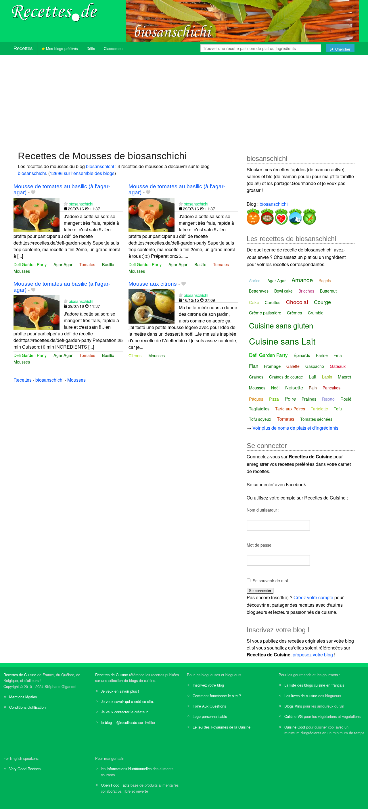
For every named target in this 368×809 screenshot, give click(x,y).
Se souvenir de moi (270, 580)
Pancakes (331, 388)
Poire (290, 398)
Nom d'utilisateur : (263, 510)
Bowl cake (283, 291)
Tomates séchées (316, 419)
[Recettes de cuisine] (54, 11)
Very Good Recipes (25, 768)
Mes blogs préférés (61, 48)
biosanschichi (100, 166)
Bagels (325, 280)
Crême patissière (265, 313)
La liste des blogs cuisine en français (314, 685)
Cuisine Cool (294, 727)
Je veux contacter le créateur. (125, 711)
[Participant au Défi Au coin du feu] (267, 215)
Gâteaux (338, 366)
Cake (254, 302)
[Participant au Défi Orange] (253, 215)
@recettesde (126, 722)
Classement (114, 48)
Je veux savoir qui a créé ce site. (127, 701)
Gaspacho (314, 366)
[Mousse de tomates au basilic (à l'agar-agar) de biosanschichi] (37, 214)
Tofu (338, 409)
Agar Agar (62, 264)
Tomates (87, 264)
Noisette (294, 387)
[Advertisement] (184, 99)
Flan (253, 365)
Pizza (274, 399)
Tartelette (319, 409)
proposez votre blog (313, 654)
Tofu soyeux (260, 419)
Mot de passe (259, 545)
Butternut (328, 291)
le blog (106, 722)
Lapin (327, 377)
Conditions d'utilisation (27, 707)
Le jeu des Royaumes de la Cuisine (221, 727)
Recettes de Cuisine (19, 674)
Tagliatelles (259, 409)
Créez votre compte (313, 597)
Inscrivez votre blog (208, 685)
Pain (313, 388)
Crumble (315, 313)
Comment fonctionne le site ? (217, 695)
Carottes (272, 302)
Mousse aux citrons (153, 284)
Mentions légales (23, 697)
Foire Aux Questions (209, 706)
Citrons (135, 355)
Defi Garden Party (30, 264)
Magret (344, 377)
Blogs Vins (293, 706)
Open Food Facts (115, 785)
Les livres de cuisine (300, 695)
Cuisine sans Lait (282, 341)
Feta (338, 355)
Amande (302, 280)
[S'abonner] (66, 204)
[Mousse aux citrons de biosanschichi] (152, 305)
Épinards (302, 355)
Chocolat (297, 301)
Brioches (306, 291)
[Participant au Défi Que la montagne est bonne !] (295, 215)
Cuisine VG (293, 716)
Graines (256, 377)
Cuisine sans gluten (281, 325)
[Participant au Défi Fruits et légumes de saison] (309, 215)
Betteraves (259, 291)
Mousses (22, 271)
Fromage (272, 366)
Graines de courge (286, 377)
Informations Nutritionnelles (129, 768)
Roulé (345, 399)
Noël (275, 388)
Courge (322, 301)
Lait (312, 376)
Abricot (255, 280)
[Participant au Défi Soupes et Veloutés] (281, 215)
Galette (293, 366)
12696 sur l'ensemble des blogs (82, 173)
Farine (322, 355)
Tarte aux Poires (290, 409)
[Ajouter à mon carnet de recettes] (33, 192)
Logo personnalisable (210, 716)
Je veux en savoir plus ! (120, 691)
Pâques (256, 399)
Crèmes (294, 313)
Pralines (309, 399)
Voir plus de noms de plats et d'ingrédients (295, 427)
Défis (91, 48)
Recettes (23, 48)
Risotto (328, 399)
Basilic (108, 264)
